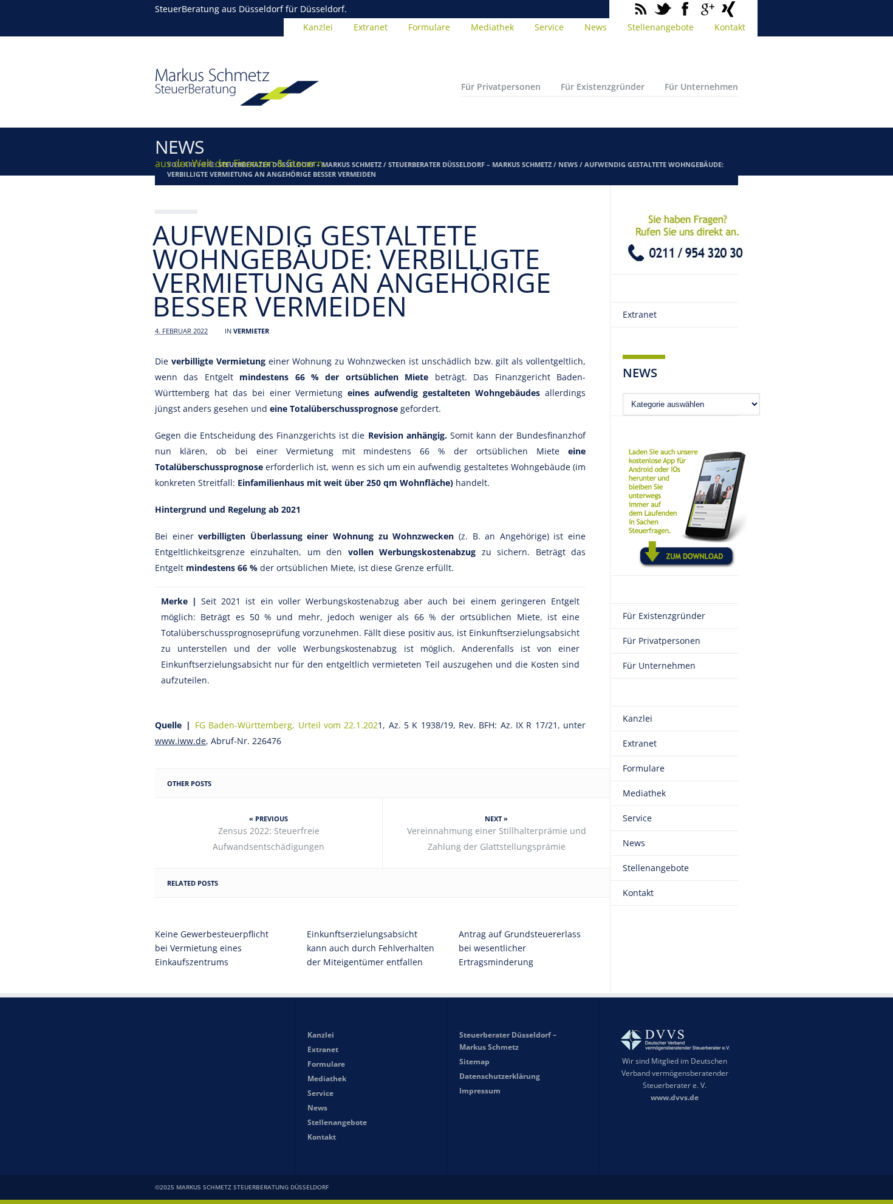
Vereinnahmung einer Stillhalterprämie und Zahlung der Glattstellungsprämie (496, 838)
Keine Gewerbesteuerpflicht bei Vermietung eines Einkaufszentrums (212, 948)
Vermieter (251, 330)
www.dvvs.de (675, 1097)
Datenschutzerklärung (499, 1076)
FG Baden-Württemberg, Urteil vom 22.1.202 (286, 725)
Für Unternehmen (701, 86)
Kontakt (729, 27)
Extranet (371, 27)
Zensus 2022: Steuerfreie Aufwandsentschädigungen (268, 838)
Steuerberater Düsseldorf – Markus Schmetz (470, 164)
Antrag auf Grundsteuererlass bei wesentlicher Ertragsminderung (520, 948)
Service (549, 27)
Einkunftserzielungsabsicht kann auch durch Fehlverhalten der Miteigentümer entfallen (370, 948)
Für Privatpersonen (501, 86)
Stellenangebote (661, 27)
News (595, 27)
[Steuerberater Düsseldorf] (237, 100)
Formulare (429, 27)
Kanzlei (318, 27)
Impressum (480, 1091)
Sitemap (474, 1061)
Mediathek (492, 27)
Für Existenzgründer (603, 86)
